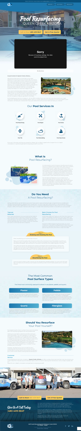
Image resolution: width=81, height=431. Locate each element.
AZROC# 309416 (46, 1)
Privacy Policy (40, 428)
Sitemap (46, 428)
